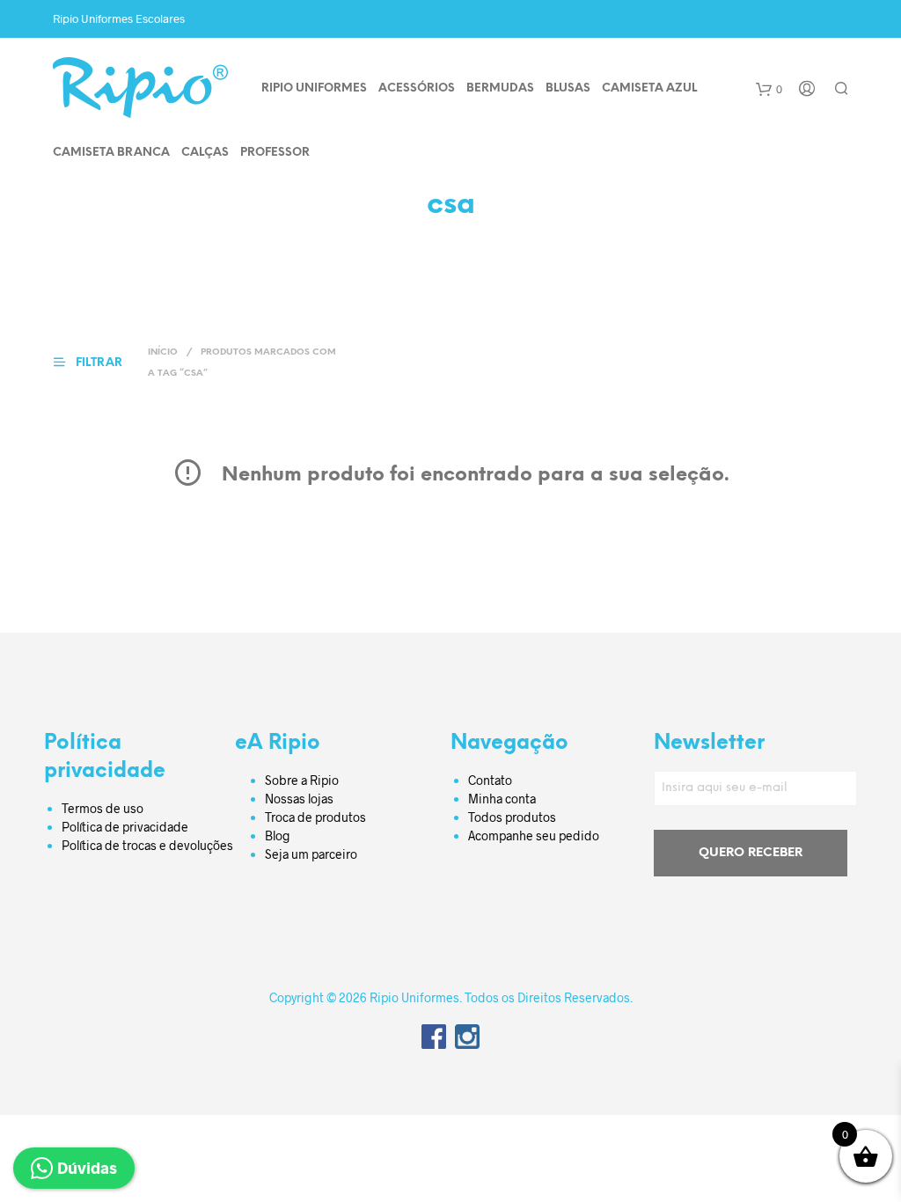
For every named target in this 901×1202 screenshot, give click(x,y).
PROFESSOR (275, 152)
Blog (277, 835)
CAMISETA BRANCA (111, 152)
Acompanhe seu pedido (533, 835)
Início (163, 352)
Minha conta (502, 798)
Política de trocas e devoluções (147, 845)
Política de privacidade (125, 826)
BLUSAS (568, 88)
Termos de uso (102, 808)
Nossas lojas (299, 798)
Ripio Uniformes (314, 88)
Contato (490, 780)
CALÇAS (205, 152)
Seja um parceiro (311, 854)
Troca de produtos (315, 817)
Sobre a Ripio (302, 780)
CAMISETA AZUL (649, 88)
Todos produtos (512, 817)
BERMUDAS (500, 88)
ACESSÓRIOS (416, 88)
